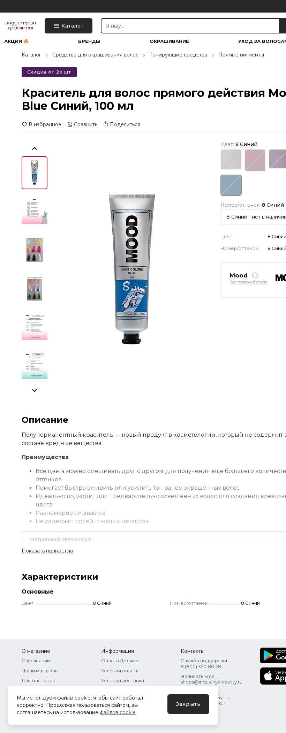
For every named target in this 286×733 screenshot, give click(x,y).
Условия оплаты (120, 670)
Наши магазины (40, 670)
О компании (36, 660)
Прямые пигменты (241, 55)
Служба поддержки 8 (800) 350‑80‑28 (204, 663)
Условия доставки (122, 680)
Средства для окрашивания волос (95, 55)
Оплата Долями (119, 660)
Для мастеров (38, 680)
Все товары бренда (248, 282)
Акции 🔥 (16, 41)
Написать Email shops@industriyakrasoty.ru (211, 679)
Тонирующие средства (178, 55)
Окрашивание (169, 41)
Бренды (89, 41)
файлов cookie (118, 712)
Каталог (31, 55)
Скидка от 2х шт (49, 72)
